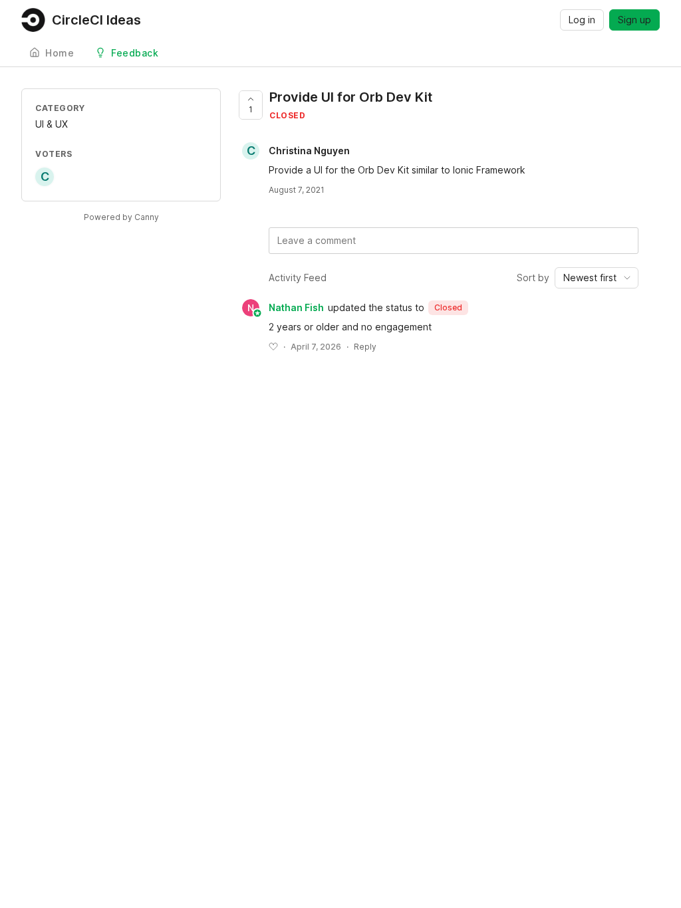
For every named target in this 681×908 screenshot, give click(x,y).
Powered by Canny (121, 217)
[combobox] (596, 277)
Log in (582, 19)
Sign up (634, 19)
